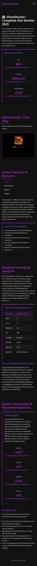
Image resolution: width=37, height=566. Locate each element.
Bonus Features (8, 185)
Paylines (6, 189)
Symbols (6, 182)
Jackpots (6, 193)
